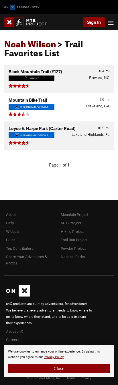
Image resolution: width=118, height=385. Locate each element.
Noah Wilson (30, 42)
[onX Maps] (18, 295)
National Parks (73, 256)
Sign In (94, 22)
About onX (14, 331)
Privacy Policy (54, 357)
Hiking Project (72, 231)
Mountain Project (74, 214)
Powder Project (73, 248)
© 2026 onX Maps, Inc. (44, 378)
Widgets (12, 231)
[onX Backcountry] (22, 7)
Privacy (85, 378)
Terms (71, 378)
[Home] (28, 22)
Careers (12, 339)
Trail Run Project (74, 239)
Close (59, 368)
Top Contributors (19, 248)
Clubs (10, 239)
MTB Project (71, 222)
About (11, 214)
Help (10, 222)
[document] (59, 361)
